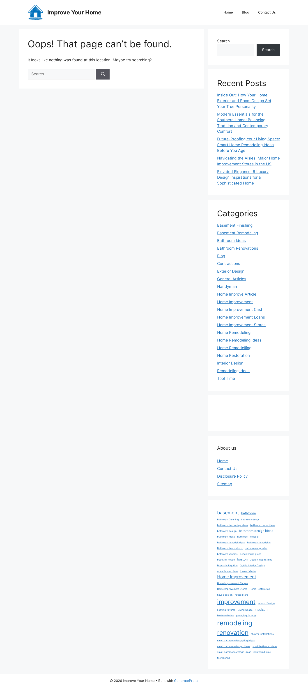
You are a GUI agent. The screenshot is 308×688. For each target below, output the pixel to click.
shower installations (262, 634)
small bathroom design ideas (233, 646)
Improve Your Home (74, 12)
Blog (245, 12)
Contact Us (267, 12)
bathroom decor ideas (262, 525)
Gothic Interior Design (252, 565)
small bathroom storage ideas (234, 652)
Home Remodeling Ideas (239, 340)
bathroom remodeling (259, 542)
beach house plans (250, 554)
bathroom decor (250, 519)
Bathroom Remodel (248, 536)
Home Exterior (248, 571)
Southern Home (262, 652)
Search (223, 41)
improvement (236, 602)
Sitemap (224, 484)
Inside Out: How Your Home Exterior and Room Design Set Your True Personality (244, 101)
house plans (241, 594)
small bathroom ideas (265, 646)
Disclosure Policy (232, 476)
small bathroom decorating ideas (236, 640)
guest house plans (227, 571)
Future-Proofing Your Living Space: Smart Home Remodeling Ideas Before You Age (248, 145)
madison (261, 609)
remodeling (234, 623)
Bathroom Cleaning (228, 519)
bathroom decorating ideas (232, 525)
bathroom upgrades (256, 548)
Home (228, 12)
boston (242, 559)
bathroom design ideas (256, 531)
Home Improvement (235, 302)
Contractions (228, 263)
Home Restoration (233, 355)
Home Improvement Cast (239, 309)
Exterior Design (230, 271)
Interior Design (230, 363)
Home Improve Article (236, 294)
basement (228, 512)
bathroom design (227, 531)
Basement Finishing (235, 225)
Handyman (227, 286)
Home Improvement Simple (232, 583)
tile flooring (223, 657)
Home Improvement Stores (241, 325)
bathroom (248, 513)
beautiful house (226, 559)
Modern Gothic (225, 615)
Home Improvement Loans (241, 317)
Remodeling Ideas (233, 371)
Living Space (245, 609)
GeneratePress (186, 681)
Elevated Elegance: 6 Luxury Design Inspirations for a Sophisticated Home (243, 177)
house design (224, 594)
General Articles (231, 279)
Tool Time (226, 378)
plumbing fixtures (246, 615)
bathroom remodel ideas (231, 542)
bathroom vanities (227, 554)
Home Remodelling (234, 348)
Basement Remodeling (237, 233)
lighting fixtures (226, 609)
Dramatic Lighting (227, 565)
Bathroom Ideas (231, 240)
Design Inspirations (261, 559)
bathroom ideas (226, 536)
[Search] (103, 74)
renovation (232, 632)
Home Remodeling (234, 332)
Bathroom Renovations (237, 248)
